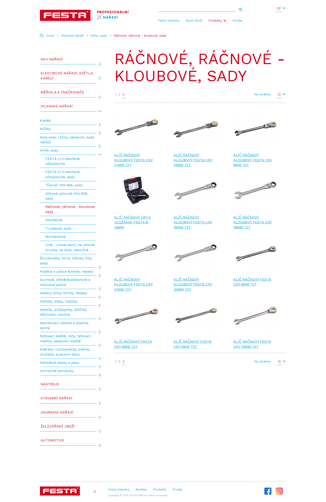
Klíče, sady (98, 35)
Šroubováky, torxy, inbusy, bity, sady (66, 260)
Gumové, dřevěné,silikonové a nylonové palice (65, 282)
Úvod (50, 35)
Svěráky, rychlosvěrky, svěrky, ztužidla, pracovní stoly (65, 351)
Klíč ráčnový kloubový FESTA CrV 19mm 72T (193, 160)
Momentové (55, 236)
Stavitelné (53, 220)
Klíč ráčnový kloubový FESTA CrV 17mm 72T (133, 160)
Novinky (141, 489)
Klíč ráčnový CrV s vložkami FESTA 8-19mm (132, 222)
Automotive (52, 440)
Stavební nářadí (56, 398)
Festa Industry (168, 20)
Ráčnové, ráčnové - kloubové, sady (70, 209)
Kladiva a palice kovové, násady (66, 271)
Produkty (215, 20)
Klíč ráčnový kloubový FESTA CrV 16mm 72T (193, 222)
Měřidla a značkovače (62, 92)
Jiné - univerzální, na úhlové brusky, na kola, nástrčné (69, 247)
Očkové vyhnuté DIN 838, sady (66, 196)
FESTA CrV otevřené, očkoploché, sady (63, 174)
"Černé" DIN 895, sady (63, 185)
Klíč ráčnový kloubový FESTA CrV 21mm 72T (133, 284)
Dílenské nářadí (72, 35)
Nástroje (50, 384)
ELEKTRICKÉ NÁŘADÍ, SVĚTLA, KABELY (67, 75)
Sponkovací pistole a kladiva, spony (64, 325)
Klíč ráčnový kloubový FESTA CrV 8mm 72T (252, 160)
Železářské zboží (58, 426)
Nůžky (45, 129)
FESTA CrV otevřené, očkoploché (63, 161)
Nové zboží (194, 20)
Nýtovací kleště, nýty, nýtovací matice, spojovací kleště (65, 338)
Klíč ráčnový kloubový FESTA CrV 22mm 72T (193, 284)
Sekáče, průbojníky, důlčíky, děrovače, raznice (63, 312)
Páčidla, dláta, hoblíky (58, 301)
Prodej (237, 20)
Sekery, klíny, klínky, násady (63, 293)
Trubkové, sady (58, 228)
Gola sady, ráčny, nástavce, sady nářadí (67, 139)
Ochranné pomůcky (56, 371)
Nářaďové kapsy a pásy (59, 362)
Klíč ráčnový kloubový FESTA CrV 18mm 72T (252, 222)
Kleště (45, 120)
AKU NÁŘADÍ (52, 59)
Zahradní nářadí (57, 412)
